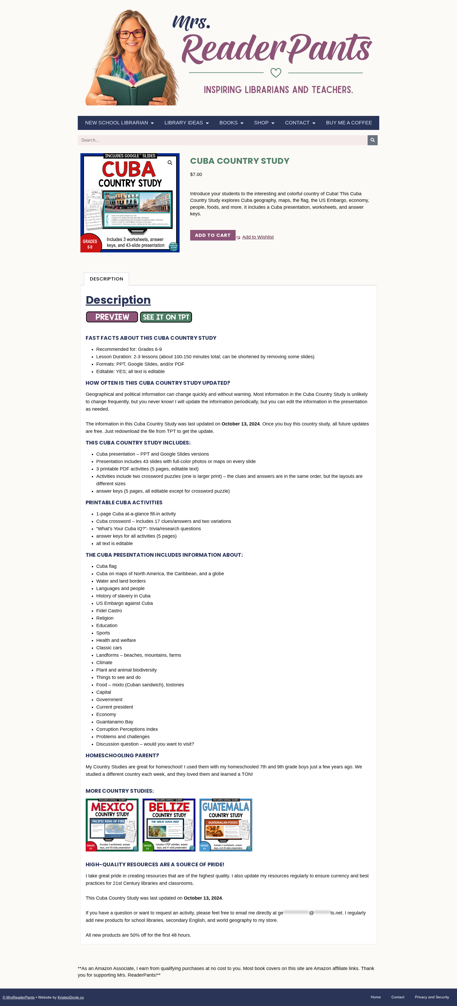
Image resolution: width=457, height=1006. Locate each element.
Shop (261, 122)
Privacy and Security (432, 997)
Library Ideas (183, 122)
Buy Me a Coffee (349, 122)
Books (229, 122)
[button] (170, 162)
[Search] (373, 140)
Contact (297, 122)
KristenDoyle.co (71, 997)
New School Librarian (116, 122)
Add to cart (213, 235)
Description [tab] (106, 278)
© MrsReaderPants (19, 997)
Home (376, 997)
